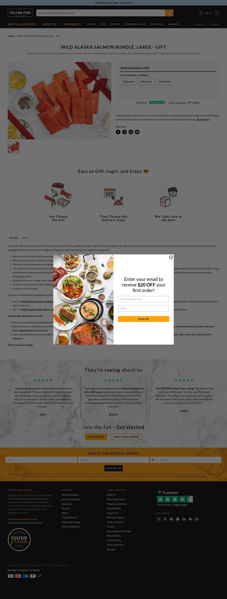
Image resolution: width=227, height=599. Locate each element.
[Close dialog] (170, 257)
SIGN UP (143, 318)
